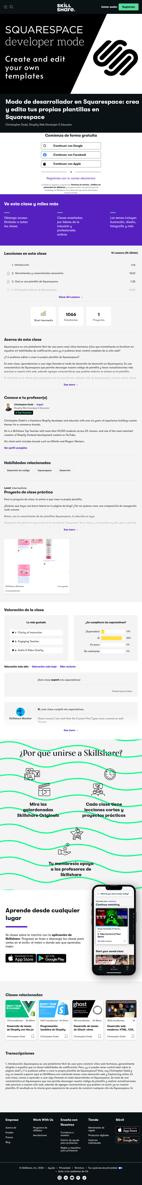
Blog (8, 1142)
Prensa (9, 1137)
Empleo (10, 1132)
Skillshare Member (15, 586)
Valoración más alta (16, 666)
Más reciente (67, 666)
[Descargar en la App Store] (20, 958)
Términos (79, 1168)
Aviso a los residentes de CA (73, 1171)
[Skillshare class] (21, 1008)
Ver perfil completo (15, 447)
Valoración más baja (44, 666)
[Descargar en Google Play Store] (126, 1140)
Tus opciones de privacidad (102, 1167)
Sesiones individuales (94, 1141)
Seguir (40, 404)
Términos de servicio (80, 185)
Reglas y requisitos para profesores (71, 1149)
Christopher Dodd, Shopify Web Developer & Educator (39, 124)
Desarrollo (65, 470)
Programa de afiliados (40, 1129)
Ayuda (51, 1168)
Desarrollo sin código (18, 470)
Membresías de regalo (96, 1129)
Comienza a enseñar (67, 1134)
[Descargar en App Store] (126, 1130)
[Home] (66, 6)
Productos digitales (98, 1135)
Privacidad (64, 1168)
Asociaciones (40, 1135)
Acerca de (11, 1127)
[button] (5, 7)
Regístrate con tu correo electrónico (71, 178)
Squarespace (45, 470)
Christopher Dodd (28, 404)
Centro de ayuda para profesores (70, 1141)
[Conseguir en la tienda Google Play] (52, 958)
